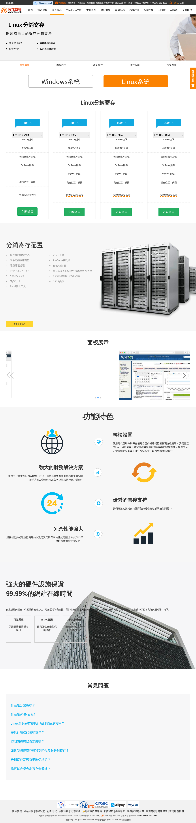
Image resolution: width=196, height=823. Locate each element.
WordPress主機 (74, 10)
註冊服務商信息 (135, 811)
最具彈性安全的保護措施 (47, 625)
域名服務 (42, 10)
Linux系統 (135, 81)
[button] (186, 375)
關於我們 (17, 811)
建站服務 (105, 10)
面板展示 (61, 65)
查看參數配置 (20, 324)
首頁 (30, 10)
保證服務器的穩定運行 (18, 625)
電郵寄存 (91, 10)
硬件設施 (135, 65)
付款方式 (81, 2)
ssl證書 (162, 10)
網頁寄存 (57, 10)
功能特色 (98, 65)
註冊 (181, 2)
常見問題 (171, 65)
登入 (176, 2)
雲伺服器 (120, 10)
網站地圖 (29, 811)
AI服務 (174, 10)
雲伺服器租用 (176, 811)
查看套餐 (24, 65)
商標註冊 (134, 10)
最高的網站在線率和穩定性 (75, 625)
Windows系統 (60, 81)
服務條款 (108, 811)
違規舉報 (120, 811)
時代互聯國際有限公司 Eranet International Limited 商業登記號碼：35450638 (69, 816)
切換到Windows (27, 194)
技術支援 (63, 811)
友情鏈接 (75, 811)
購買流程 (71, 2)
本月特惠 (62, 2)
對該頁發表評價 (93, 811)
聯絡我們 (91, 2)
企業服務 (187, 10)
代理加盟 (149, 10)
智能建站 (162, 811)
